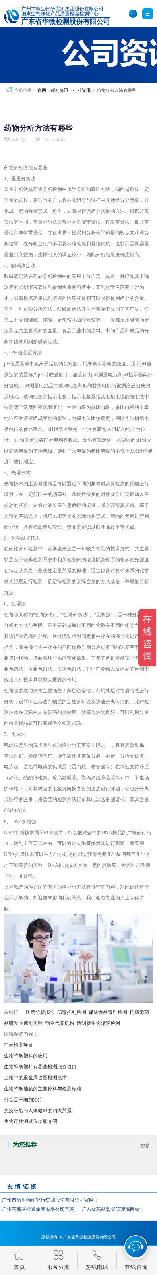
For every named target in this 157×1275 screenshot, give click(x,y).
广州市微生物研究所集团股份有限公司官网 (48, 1200)
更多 (145, 1145)
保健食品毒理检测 (108, 1012)
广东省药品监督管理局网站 (111, 1209)
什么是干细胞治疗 (23, 1100)
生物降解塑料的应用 (26, 1056)
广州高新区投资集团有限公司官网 (38, 1209)
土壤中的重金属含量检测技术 (35, 1077)
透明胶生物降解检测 (98, 1023)
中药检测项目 (18, 1045)
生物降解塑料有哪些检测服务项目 (40, 1066)
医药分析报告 (40, 1012)
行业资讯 (82, 90)
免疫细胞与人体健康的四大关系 (38, 1110)
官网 (41, 90)
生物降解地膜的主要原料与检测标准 (42, 1089)
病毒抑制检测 (71, 1012)
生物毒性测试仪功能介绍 (30, 1121)
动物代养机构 (59, 1023)
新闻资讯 (59, 90)
